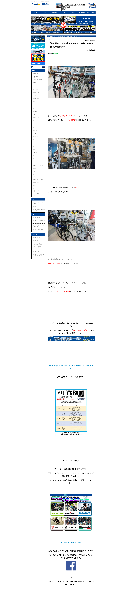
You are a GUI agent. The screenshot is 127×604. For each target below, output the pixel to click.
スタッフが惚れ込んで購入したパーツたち (40, 243)
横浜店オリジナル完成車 (38, 165)
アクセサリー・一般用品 (38, 179)
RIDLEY (35, 149)
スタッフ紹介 (63, 12)
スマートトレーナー (37, 185)
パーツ (35, 174)
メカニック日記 (39, 247)
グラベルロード (37, 89)
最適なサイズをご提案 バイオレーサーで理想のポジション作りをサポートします (78, 32)
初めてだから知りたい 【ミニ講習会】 (39, 226)
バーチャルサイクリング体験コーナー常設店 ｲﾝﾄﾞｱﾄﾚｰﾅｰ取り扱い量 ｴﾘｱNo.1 (45, 32)
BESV (35, 108)
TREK (35, 155)
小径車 (35, 101)
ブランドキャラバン (37, 217)
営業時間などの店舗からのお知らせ (39, 203)
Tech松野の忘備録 (38, 246)
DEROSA (36, 133)
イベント (34, 214)
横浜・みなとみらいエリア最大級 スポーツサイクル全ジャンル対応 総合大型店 (46, 23)
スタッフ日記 (36, 240)
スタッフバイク (37, 251)
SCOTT (35, 152)
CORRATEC (36, 127)
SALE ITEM (36, 76)
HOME (36, 12)
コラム (33, 199)
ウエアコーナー (37, 188)
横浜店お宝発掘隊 (38, 79)
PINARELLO (36, 146)
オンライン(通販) (91, 12)
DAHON (35, 130)
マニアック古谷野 (38, 244)
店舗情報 (73, 12)
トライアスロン (37, 182)
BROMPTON (36, 117)
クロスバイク (36, 92)
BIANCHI (35, 111)
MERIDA (35, 139)
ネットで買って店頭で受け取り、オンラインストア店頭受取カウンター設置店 (80, 23)
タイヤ (36, 176)
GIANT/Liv (36, 136)
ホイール (35, 171)
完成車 (35, 82)
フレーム (35, 168)
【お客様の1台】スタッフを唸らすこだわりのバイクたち (39, 255)
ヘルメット (37, 191)
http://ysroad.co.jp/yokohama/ (71, 542)
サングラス (37, 195)
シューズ (37, 190)
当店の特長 (45, 12)
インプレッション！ (37, 237)
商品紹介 (34, 70)
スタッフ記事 (34, 234)
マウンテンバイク (37, 95)
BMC (35, 114)
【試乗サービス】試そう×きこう (39, 221)
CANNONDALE (37, 120)
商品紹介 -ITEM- (53, 36)
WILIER (35, 158)
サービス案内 (82, 12)
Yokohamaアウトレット (39, 77)
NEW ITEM (36, 73)
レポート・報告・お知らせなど (39, 230)
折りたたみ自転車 (37, 98)
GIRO (38, 193)
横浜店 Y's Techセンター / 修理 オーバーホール (39, 210)
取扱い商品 (54, 12)
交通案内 (35, 206)
